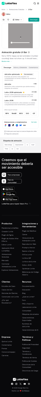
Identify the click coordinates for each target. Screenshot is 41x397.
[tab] (7, 67)
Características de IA (30, 330)
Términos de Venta (29, 357)
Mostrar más (6, 61)
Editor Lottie (6, 245)
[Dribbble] (29, 384)
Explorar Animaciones (10, 270)
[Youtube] (24, 384)
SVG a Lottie (27, 254)
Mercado (5, 260)
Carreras (5, 355)
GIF (34, 113)
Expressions (19, 145)
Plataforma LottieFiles (10, 228)
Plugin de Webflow (29, 231)
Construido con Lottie (10, 297)
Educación (26, 290)
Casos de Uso (7, 290)
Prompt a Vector (28, 247)
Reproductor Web (29, 244)
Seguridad (26, 348)
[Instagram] (16, 384)
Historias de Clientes (9, 293)
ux (12, 149)
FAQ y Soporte (27, 304)
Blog (23, 293)
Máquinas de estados (30, 314)
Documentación (28, 286)
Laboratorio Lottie (29, 307)
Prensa (4, 348)
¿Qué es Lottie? (28, 297)
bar (18, 149)
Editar (17, 20)
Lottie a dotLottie (29, 261)
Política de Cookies (29, 361)
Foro (24, 300)
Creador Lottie (7, 231)
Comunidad (26, 311)
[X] (20, 384)
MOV (21, 113)
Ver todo (34, 122)
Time (6, 149)
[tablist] (20, 67)
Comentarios (7, 345)
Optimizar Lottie (28, 268)
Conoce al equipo (8, 352)
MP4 (7, 113)
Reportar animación (12, 134)
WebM (14, 113)
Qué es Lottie (7, 341)
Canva (24, 234)
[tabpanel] (20, 103)
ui (27, 145)
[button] (3, 14)
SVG (27, 113)
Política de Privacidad (30, 344)
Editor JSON (26, 265)
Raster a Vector (28, 251)
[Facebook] (12, 384)
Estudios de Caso (8, 286)
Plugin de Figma (7, 235)
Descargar (34, 20)
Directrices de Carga (30, 371)
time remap (8, 145)
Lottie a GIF (26, 258)
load (32, 145)
